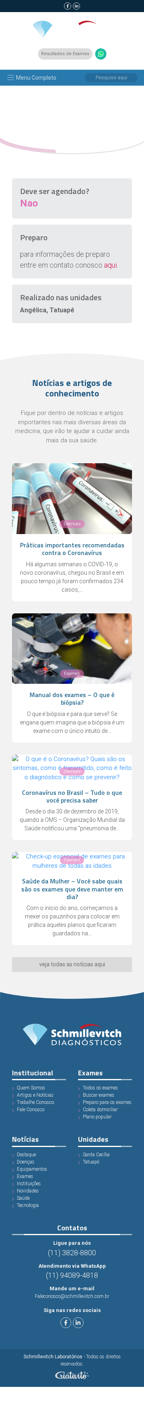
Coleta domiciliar (100, 1109)
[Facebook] (67, 6)
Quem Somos (31, 1088)
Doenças (25, 1162)
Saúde (23, 1198)
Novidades (28, 1191)
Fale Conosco (30, 1109)
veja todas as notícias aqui (72, 964)
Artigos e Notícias (35, 1095)
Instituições (29, 1183)
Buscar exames (98, 1095)
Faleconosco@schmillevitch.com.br (72, 1296)
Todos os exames (100, 1088)
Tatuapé (91, 1162)
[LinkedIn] (76, 6)
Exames (25, 1176)
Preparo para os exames (107, 1102)
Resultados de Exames (65, 53)
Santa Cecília (96, 1154)
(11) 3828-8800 (72, 1252)
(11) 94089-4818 (72, 1275)
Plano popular (97, 1117)
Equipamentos (32, 1169)
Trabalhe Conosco (35, 1102)
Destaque (26, 1154)
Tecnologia (28, 1205)
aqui (110, 265)
